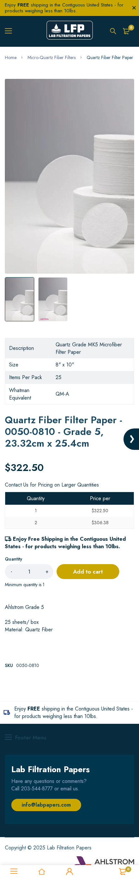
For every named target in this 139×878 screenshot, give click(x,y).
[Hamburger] (11, 31)
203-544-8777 (37, 788)
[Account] (69, 871)
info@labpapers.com (46, 805)
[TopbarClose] (134, 8)
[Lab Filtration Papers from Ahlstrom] (70, 31)
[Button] (113, 31)
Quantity (13, 559)
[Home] (42, 871)
